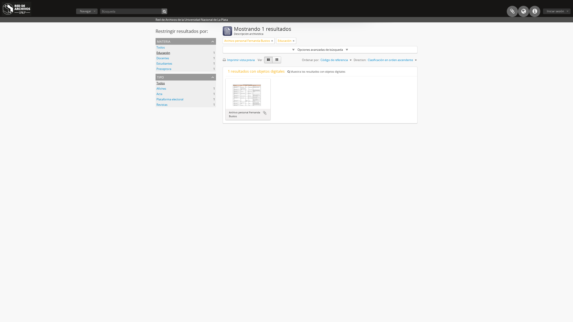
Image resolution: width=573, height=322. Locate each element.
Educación (163, 53)
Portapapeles (512, 11)
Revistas (161, 105)
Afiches (161, 89)
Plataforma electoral (169, 99)
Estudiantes (164, 63)
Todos (160, 47)
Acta (159, 94)
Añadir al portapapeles (265, 113)
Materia (163, 41)
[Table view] (276, 60)
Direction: (360, 60)
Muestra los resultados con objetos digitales (317, 72)
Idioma (523, 11)
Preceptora (163, 69)
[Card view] (268, 60)
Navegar (85, 11)
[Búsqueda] (164, 11)
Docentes (162, 58)
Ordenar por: (310, 60)
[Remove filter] (272, 40)
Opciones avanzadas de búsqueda (320, 50)
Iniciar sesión (555, 11)
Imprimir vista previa (241, 60)
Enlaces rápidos (534, 11)
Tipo (160, 77)
